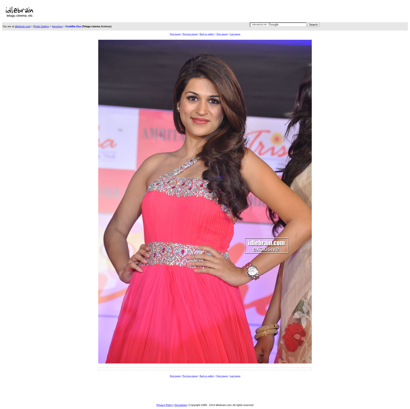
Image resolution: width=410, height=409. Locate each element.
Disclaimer (181, 405)
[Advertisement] (154, 12)
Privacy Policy (165, 405)
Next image (222, 34)
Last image (235, 34)
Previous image (190, 34)
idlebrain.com (23, 26)
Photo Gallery (41, 26)
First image (175, 34)
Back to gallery (207, 34)
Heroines (57, 26)
